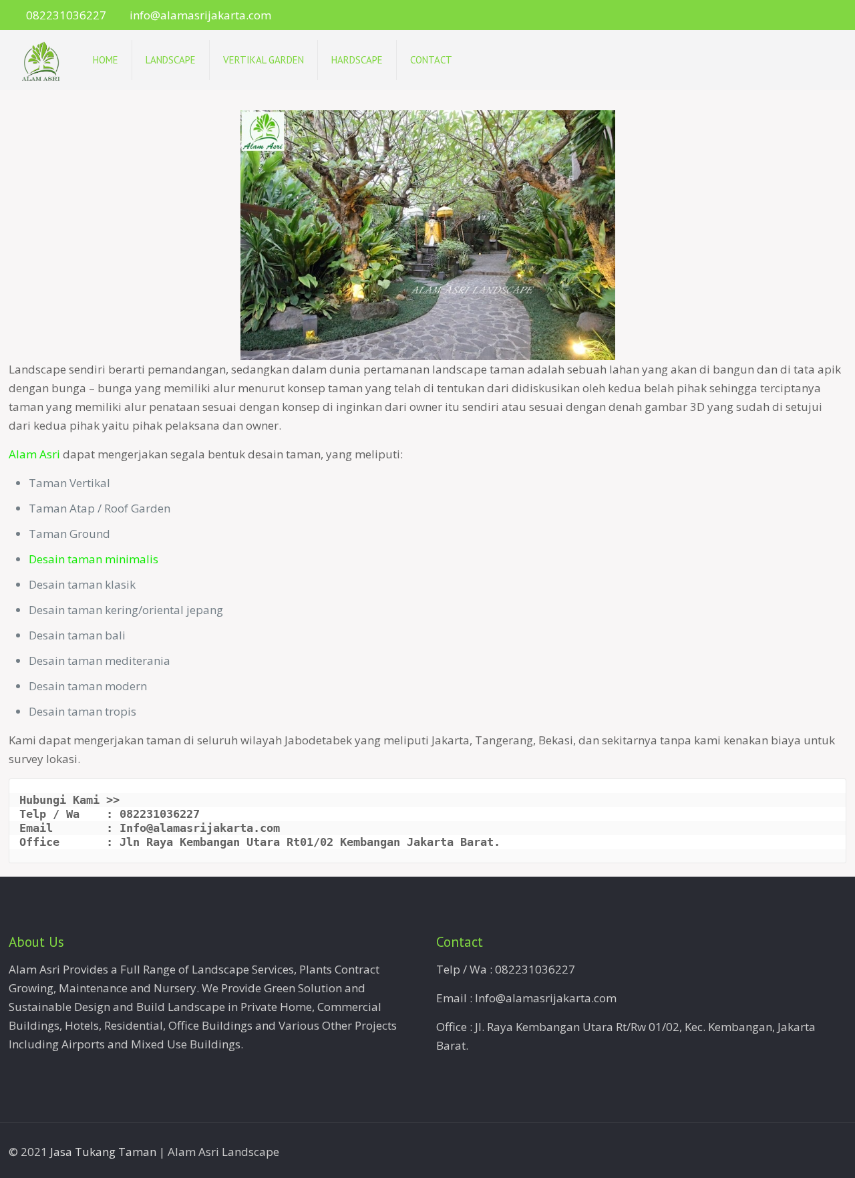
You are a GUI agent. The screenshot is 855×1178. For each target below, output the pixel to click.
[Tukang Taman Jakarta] (41, 60)
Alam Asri (34, 454)
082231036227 (66, 15)
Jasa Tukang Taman (103, 1151)
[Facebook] (803, 15)
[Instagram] (821, 15)
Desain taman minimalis (93, 559)
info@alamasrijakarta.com (200, 15)
